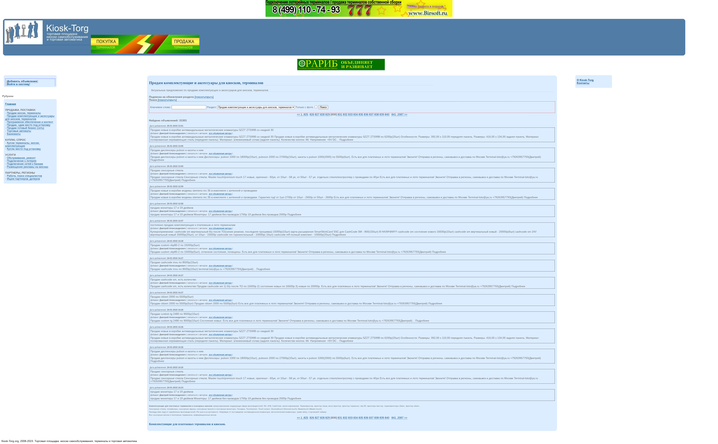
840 (387, 114)
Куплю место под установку (24, 148)
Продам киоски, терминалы (24, 112)
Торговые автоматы (19, 130)
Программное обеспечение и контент (30, 121)
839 (382, 114)
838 (376, 114)
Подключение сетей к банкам (25, 163)
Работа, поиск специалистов (24, 175)
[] (204, 96)
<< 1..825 (302, 114)
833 (350, 114)
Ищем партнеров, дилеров (23, 178)
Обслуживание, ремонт (21, 157)
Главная (10, 103)
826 (312, 114)
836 (366, 114)
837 (371, 114)
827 (317, 114)
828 (322, 114)
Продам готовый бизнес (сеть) (25, 127)
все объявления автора (220, 133)
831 (340, 114)
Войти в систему (18, 84)
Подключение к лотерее (21, 160)
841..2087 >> (399, 114)
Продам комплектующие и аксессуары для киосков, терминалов (29, 117)
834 (355, 114)
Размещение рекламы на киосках (27, 166)
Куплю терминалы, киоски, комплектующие (22, 144)
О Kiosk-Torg (585, 80)
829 (327, 114)
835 (361, 114)
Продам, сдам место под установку (28, 124)
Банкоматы (14, 133)
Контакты (583, 83)
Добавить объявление (22, 81)
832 (345, 114)
